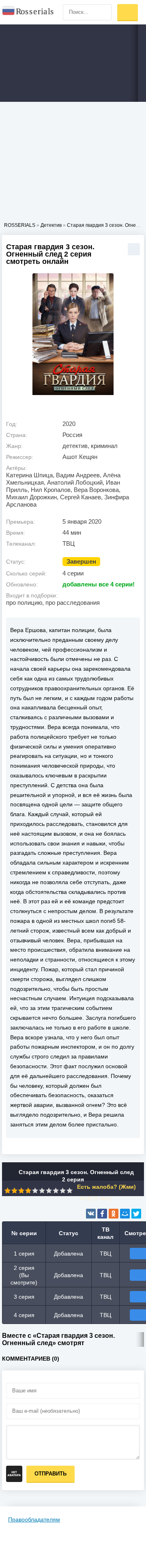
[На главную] (28, 12)
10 (69, 1190)
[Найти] (103, 12)
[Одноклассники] (113, 1213)
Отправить (50, 1474)
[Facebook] (102, 1213)
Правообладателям (34, 1519)
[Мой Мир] (125, 1213)
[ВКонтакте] (91, 1213)
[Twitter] (136, 1213)
